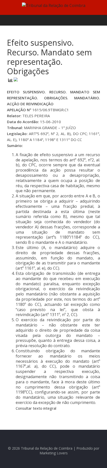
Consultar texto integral (36, 408)
